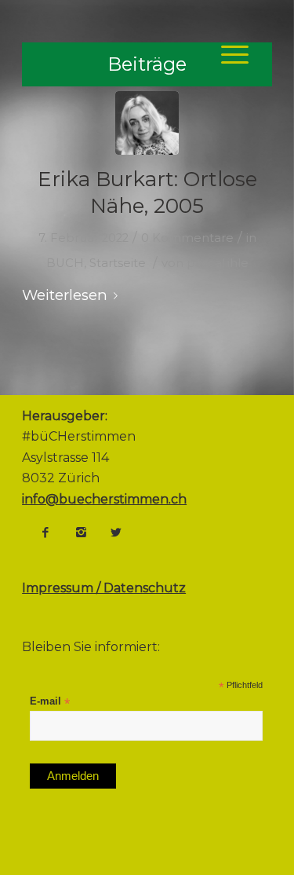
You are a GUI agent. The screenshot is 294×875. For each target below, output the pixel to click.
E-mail (50, 701)
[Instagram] (81, 532)
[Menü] (227, 54)
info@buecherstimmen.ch (104, 499)
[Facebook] (45, 532)
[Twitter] (116, 532)
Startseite (117, 263)
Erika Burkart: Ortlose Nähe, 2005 (147, 192)
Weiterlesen (64, 295)
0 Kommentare (187, 238)
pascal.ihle (218, 263)
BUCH (65, 263)
